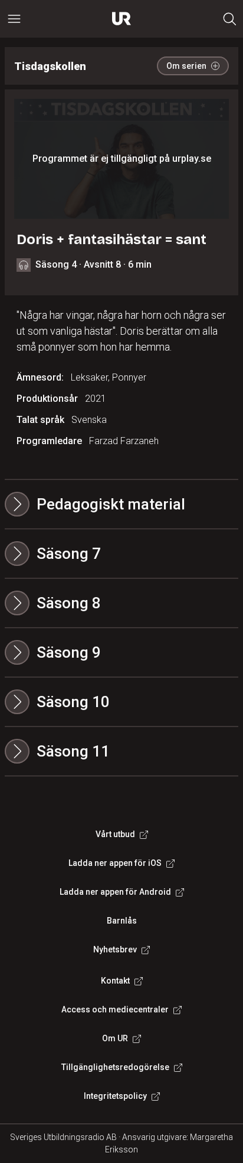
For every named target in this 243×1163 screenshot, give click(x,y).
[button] (121, 553)
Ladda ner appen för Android (115, 892)
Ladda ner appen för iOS (115, 863)
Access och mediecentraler (115, 1009)
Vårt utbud (115, 834)
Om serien (186, 66)
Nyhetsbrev (115, 949)
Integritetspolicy (115, 1096)
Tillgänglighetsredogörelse (115, 1067)
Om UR (115, 1038)
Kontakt (115, 980)
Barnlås (122, 920)
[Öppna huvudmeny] (14, 19)
